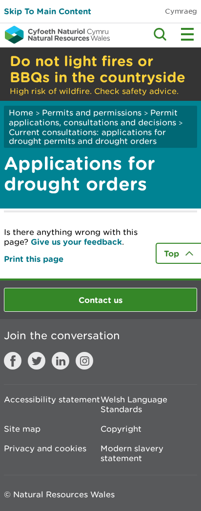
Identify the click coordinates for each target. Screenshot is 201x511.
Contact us (100, 299)
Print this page (33, 258)
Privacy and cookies (45, 448)
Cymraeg (181, 11)
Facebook (12, 361)
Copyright (120, 429)
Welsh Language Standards (133, 404)
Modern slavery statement (131, 453)
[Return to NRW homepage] (55, 34)
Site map (22, 429)
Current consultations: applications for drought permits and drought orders (87, 136)
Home (21, 112)
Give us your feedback (76, 241)
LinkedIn (60, 361)
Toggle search (160, 34)
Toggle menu (187, 34)
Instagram (84, 361)
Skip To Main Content (47, 11)
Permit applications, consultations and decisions (93, 117)
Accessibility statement (52, 399)
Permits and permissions (91, 112)
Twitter (36, 361)
